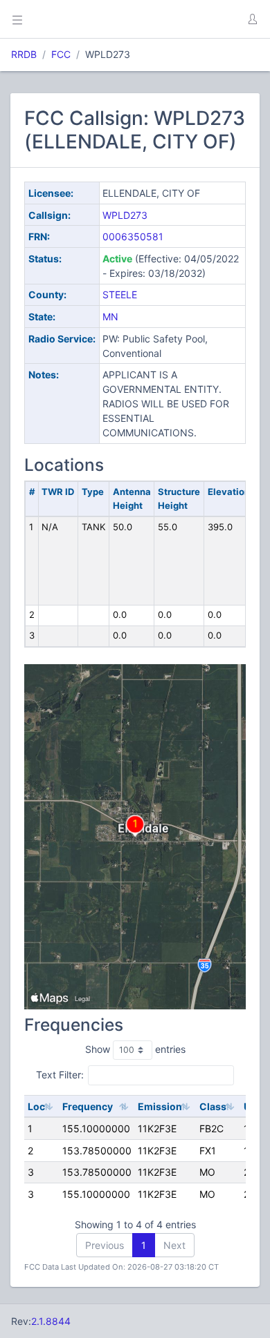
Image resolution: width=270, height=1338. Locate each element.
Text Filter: (60, 1074)
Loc (36, 1106)
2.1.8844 (51, 1321)
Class (212, 1106)
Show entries (135, 1049)
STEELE (119, 294)
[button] (252, 19)
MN (110, 316)
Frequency (87, 1106)
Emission (160, 1106)
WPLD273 (124, 215)
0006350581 (132, 236)
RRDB (24, 54)
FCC (61, 54)
